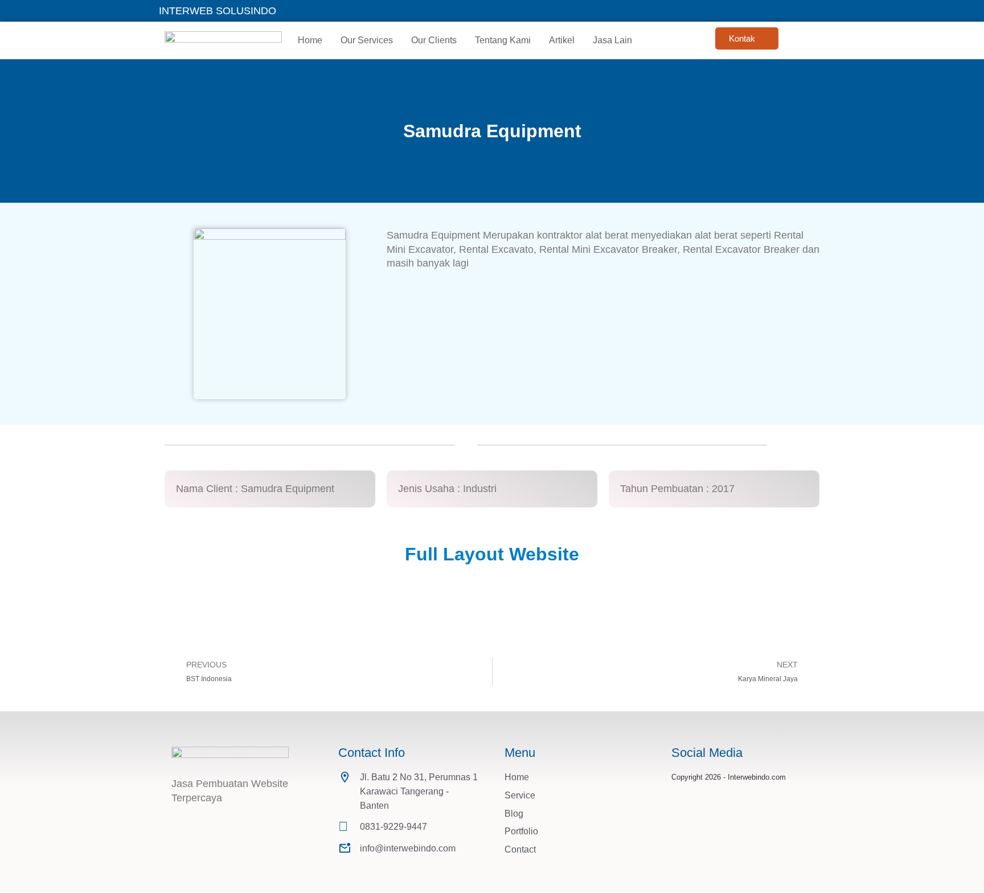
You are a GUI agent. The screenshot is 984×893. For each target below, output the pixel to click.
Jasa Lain (612, 40)
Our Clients (434, 40)
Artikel (562, 40)
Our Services (367, 40)
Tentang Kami (503, 40)
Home (310, 40)
